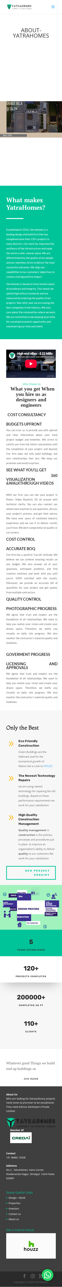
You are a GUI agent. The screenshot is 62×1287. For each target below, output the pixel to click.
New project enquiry (37, 872)
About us (14, 1219)
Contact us (15, 1214)
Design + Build (17, 1197)
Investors (14, 1208)
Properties (14, 1203)
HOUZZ (48, 766)
